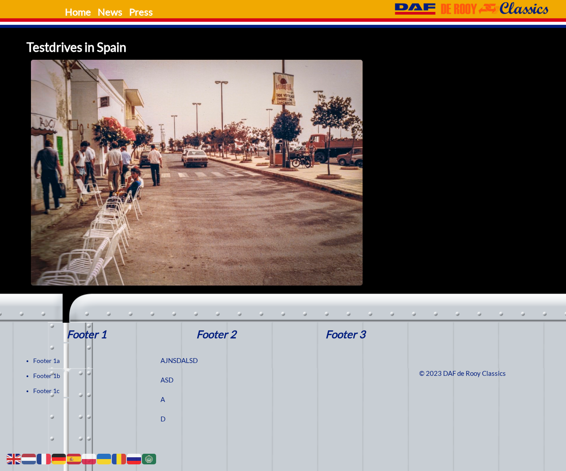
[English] (14, 458)
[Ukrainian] (104, 458)
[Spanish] (74, 458)
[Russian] (134, 458)
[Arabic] (149, 458)
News (110, 12)
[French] (44, 458)
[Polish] (89, 458)
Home (78, 12)
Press (141, 12)
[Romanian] (119, 458)
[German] (59, 458)
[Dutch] (29, 458)
